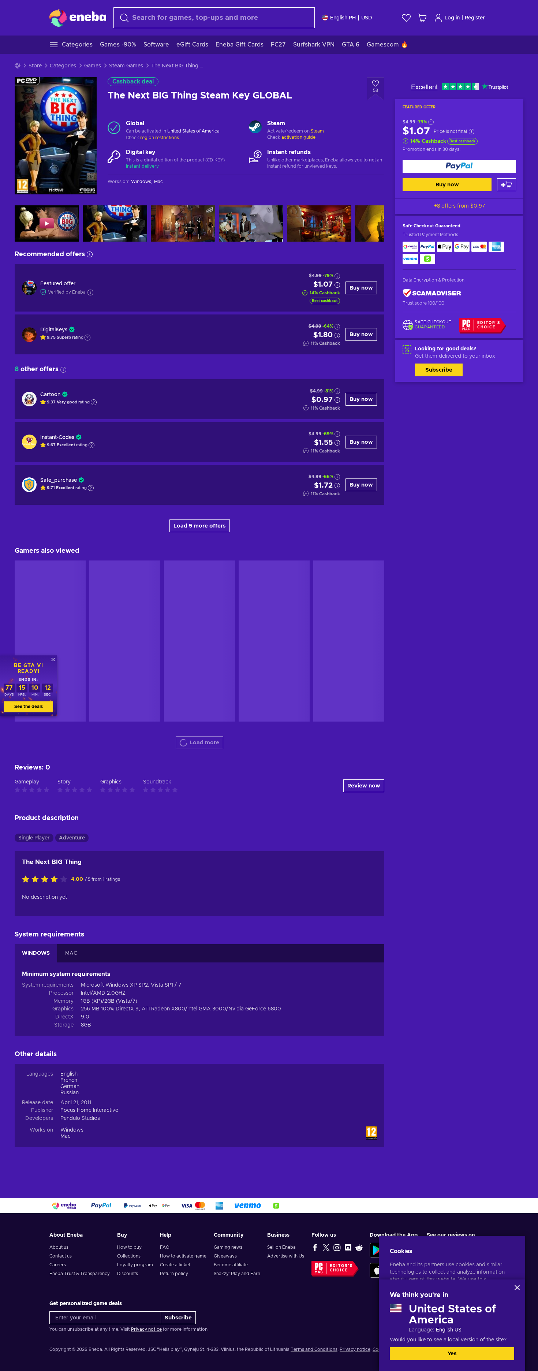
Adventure (72, 838)
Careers (57, 1265)
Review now (363, 786)
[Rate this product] (46, 879)
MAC (71, 953)
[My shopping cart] (422, 17)
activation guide (298, 137)
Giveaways (225, 1256)
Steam (317, 131)
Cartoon (50, 394)
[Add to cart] (506, 184)
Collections (129, 1256)
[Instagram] (337, 1247)
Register (475, 18)
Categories (63, 65)
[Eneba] (77, 17)
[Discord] (348, 1247)
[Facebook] (315, 1247)
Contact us (60, 1256)
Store (35, 65)
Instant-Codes (57, 437)
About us (58, 1247)
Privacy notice (146, 1329)
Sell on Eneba (281, 1247)
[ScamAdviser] (432, 293)
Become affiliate (231, 1265)
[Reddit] (359, 1247)
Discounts (127, 1273)
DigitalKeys (53, 329)
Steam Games (126, 65)
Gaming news (228, 1247)
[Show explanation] (87, 337)
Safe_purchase (58, 480)
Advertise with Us (285, 1256)
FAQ (164, 1247)
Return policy (174, 1273)
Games (92, 65)
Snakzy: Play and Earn (237, 1273)
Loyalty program (135, 1265)
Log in (452, 18)
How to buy (129, 1247)
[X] (326, 1247)
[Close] (517, 1287)
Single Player (34, 838)
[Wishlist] (406, 17)
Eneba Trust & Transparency (79, 1273)
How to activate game (183, 1256)
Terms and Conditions (314, 1349)
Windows (71, 1130)
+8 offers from (459, 206)
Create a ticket (175, 1265)
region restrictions (159, 137)
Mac (65, 1136)
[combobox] (214, 18)
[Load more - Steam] (255, 127)
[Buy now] (459, 166)
